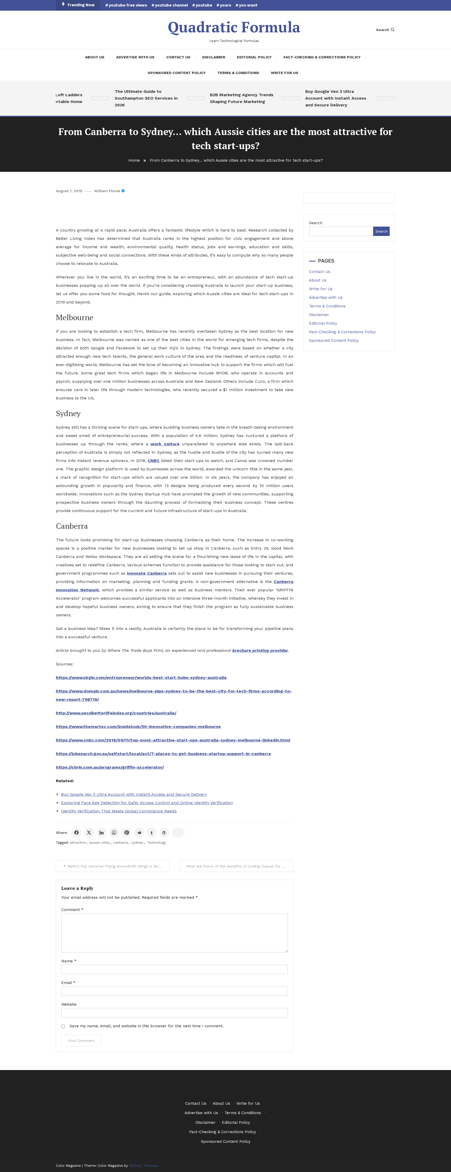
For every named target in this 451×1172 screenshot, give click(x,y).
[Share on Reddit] (139, 832)
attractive (78, 843)
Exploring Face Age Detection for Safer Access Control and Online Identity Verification (147, 802)
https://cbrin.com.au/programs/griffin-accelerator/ (110, 767)
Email (68, 982)
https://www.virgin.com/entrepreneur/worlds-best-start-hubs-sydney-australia (141, 677)
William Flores (107, 191)
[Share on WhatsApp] (114, 832)
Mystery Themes (143, 1166)
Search (382, 30)
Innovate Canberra (147, 573)
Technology (156, 843)
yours (225, 5)
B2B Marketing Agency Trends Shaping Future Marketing (230, 98)
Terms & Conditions (238, 73)
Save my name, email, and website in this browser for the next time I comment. (147, 1026)
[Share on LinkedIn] (101, 832)
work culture (165, 443)
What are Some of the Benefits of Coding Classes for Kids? (239, 866)
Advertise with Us (135, 57)
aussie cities (100, 843)
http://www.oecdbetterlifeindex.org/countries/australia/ (116, 713)
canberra (121, 843)
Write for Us (284, 73)
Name (68, 961)
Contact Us (178, 57)
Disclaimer (213, 57)
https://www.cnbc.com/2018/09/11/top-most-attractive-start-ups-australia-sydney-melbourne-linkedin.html (173, 740)
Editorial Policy (254, 57)
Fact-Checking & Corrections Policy (322, 57)
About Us (94, 57)
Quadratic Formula (234, 27)
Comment (72, 909)
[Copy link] (178, 832)
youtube (204, 5)
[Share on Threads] (164, 832)
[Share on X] (89, 832)
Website (68, 1004)
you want (248, 5)
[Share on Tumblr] (152, 832)
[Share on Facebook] (76, 832)
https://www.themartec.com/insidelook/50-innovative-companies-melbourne (138, 726)
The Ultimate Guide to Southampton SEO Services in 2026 (134, 98)
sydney (137, 843)
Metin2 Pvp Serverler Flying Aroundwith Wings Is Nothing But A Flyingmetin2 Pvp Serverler (119, 866)
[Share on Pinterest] (127, 832)
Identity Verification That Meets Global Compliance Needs (119, 811)
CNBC (153, 460)
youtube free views (128, 5)
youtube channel (171, 5)
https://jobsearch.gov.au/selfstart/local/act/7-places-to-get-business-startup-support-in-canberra (163, 753)
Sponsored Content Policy (177, 73)
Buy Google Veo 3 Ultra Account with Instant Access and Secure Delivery (323, 98)
